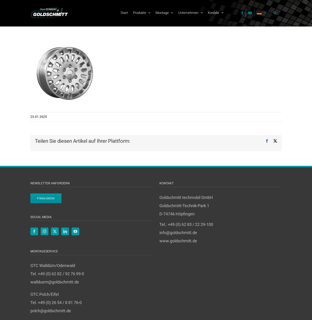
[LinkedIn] (65, 231)
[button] (274, 13)
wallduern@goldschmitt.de (54, 282)
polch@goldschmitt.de (50, 310)
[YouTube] (75, 231)
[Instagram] (44, 231)
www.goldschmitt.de (178, 240)
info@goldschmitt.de (178, 232)
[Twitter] (55, 231)
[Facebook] (34, 231)
